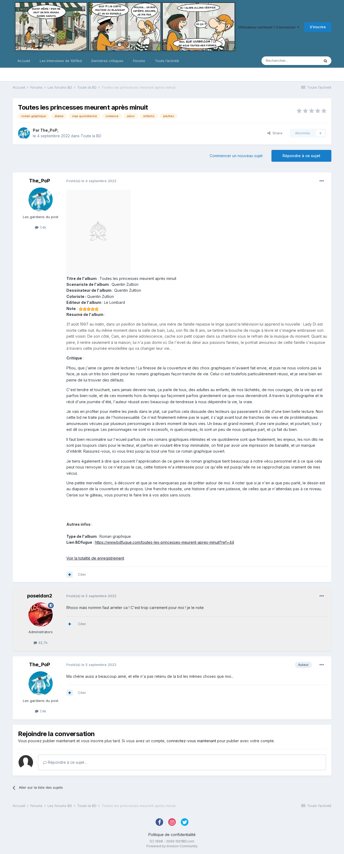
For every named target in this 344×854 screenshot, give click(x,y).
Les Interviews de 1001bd (61, 61)
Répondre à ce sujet (301, 155)
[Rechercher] (325, 60)
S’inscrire (318, 27)
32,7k (42, 642)
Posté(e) (91, 181)
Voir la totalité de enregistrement (95, 558)
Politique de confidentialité (172, 834)
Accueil (23, 61)
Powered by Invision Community (172, 846)
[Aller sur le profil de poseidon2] (40, 615)
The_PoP (48, 130)
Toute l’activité (167, 61)
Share (276, 133)
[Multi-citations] (69, 574)
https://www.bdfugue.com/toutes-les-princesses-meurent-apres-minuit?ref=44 (164, 542)
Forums (139, 61)
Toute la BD (91, 136)
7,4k (42, 227)
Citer (82, 574)
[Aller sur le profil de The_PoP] (24, 133)
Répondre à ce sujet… (67, 762)
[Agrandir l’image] (98, 232)
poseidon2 (39, 596)
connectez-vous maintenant (191, 740)
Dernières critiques (107, 61)
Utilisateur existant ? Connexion (267, 27)
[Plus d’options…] (321, 181)
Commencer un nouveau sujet (236, 155)
